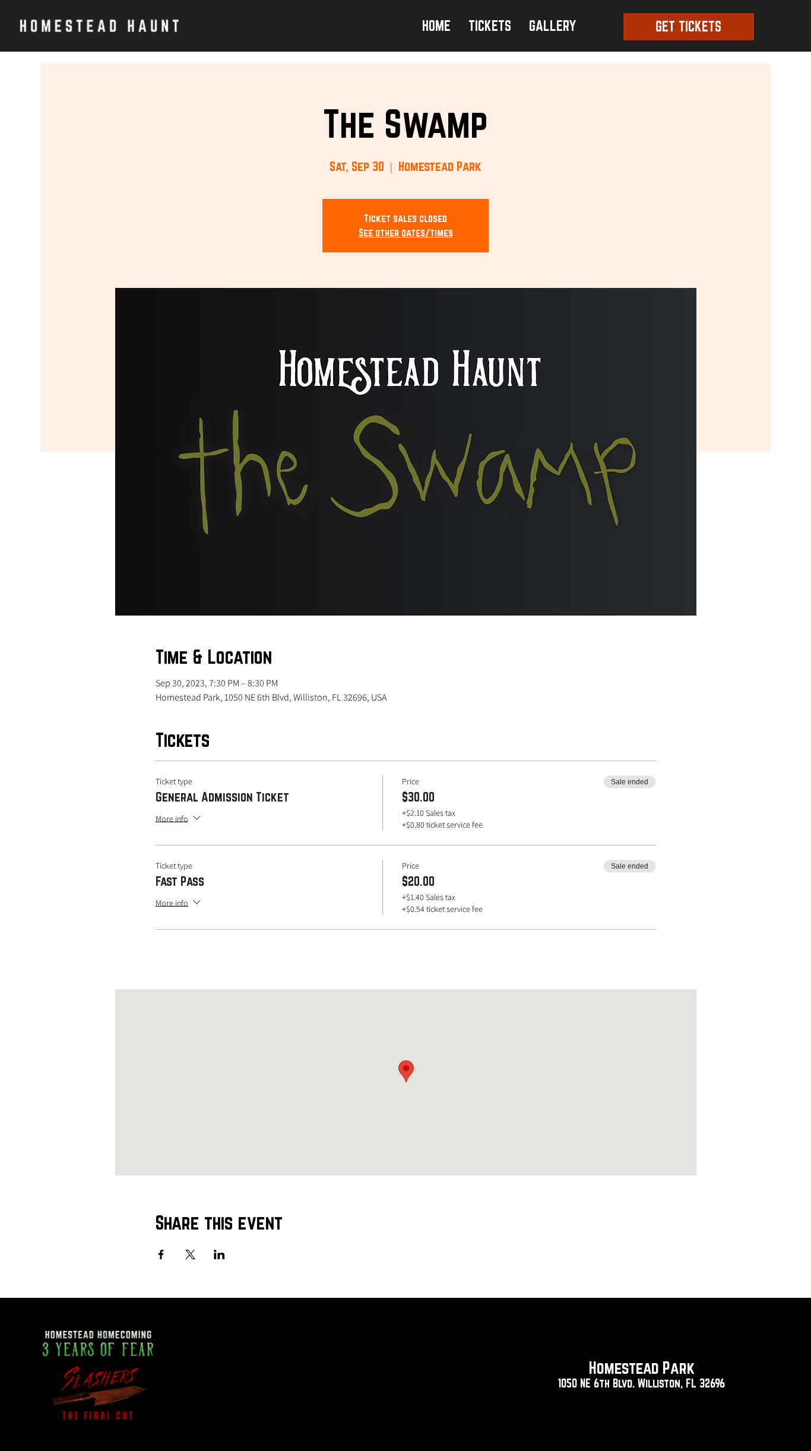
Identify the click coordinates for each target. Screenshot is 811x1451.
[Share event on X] (190, 1254)
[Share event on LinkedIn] (219, 1254)
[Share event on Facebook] (161, 1254)
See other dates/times (406, 232)
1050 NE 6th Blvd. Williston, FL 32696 (641, 1383)
